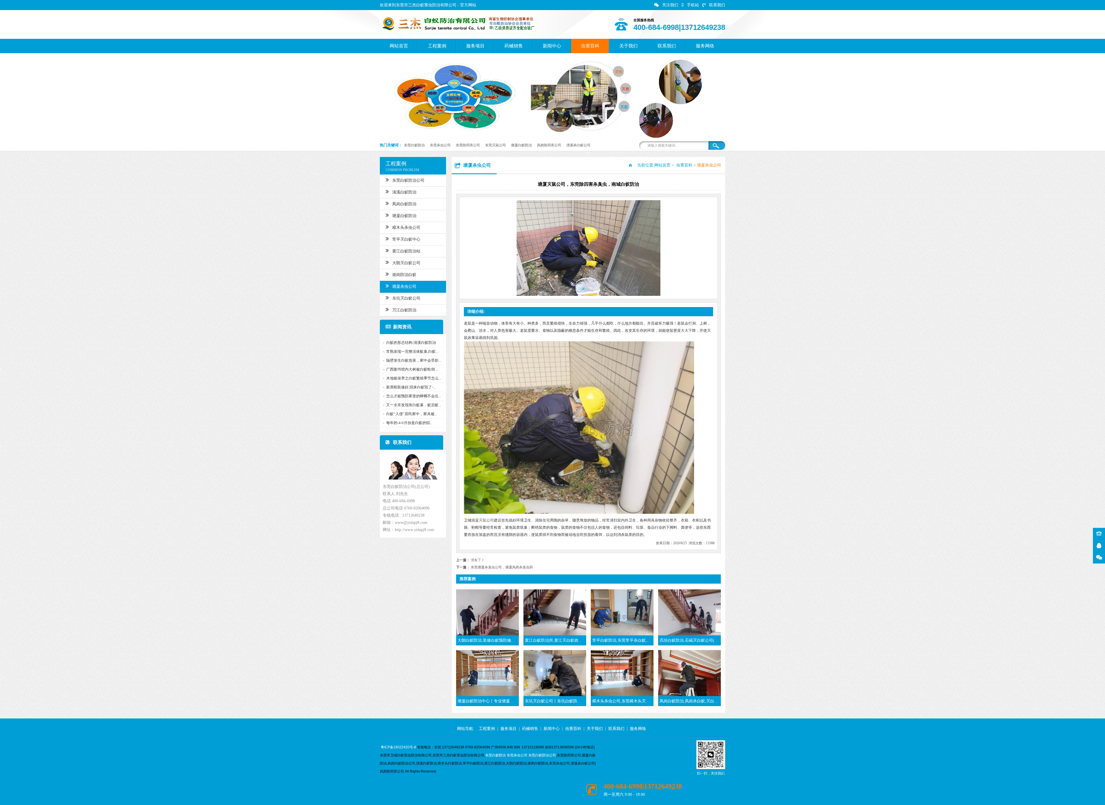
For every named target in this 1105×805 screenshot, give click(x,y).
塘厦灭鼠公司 (482, 520)
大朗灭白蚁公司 (406, 263)
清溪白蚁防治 (404, 192)
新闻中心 (552, 45)
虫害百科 (590, 45)
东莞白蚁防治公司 (408, 180)
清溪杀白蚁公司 (578, 145)
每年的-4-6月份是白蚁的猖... (409, 423)
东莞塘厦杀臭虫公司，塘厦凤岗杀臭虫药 (502, 567)
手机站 (693, 5)
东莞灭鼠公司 (495, 145)
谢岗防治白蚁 (404, 275)
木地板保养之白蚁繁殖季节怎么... (413, 378)
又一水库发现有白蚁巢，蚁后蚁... (413, 405)
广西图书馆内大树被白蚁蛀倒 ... (412, 369)
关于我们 (628, 45)
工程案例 (437, 45)
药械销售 (513, 45)
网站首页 (399, 45)
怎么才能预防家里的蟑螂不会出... (413, 396)
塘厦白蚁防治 (521, 145)
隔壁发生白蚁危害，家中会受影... (413, 360)
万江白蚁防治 (404, 310)
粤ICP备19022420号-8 (398, 747)
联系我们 (717, 5)
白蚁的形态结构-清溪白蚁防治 (411, 342)
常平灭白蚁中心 (406, 239)
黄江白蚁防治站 (406, 251)
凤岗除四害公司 (549, 145)
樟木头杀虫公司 (406, 227)
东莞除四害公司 (468, 145)
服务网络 (705, 45)
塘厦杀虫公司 (404, 286)
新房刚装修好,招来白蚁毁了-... (411, 387)
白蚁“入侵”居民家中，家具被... (411, 414)
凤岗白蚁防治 (404, 204)
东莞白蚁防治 (414, 145)
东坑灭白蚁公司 (406, 298)
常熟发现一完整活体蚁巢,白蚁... (412, 351)
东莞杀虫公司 (440, 145)
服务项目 (475, 45)
